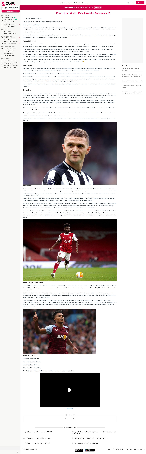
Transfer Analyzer (8, 51)
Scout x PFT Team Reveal (10, 24)
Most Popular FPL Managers (11, 65)
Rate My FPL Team (8, 17)
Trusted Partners (124, 449)
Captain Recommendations (10, 39)
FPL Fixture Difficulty (9, 21)
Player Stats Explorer (9, 19)
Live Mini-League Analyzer (10, 33)
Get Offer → (98, 7)
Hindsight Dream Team (9, 55)
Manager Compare (8, 53)
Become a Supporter (11, 11)
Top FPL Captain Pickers (10, 67)
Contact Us (77, 2)
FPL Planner (7, 23)
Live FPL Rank (7, 31)
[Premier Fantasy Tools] (8, 5)
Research (68, 2)
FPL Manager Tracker (9, 26)
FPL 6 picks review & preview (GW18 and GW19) (36, 443)
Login (133, 2)
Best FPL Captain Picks (9, 37)
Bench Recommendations (10, 43)
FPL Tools (62, 2)
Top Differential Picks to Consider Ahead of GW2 (85, 443)
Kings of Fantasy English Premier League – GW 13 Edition (39, 432)
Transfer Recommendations (10, 41)
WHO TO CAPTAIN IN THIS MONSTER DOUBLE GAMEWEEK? (89, 438)
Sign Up (140, 2)
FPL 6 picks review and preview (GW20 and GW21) (37, 438)
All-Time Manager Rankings (10, 62)
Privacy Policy (132, 449)
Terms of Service (140, 449)
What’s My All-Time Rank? (10, 60)
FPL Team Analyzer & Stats (10, 48)
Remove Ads (70, 408)
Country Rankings (8, 63)
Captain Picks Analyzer (9, 49)
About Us (110, 449)
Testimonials (116, 449)
